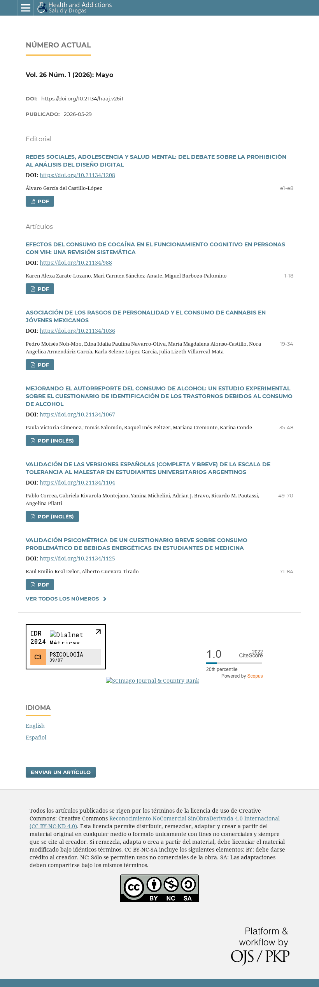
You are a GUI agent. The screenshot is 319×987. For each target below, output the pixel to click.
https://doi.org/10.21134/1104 (77, 482)
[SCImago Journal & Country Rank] (187, 680)
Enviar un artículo (61, 772)
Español (36, 737)
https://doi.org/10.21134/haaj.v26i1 (82, 98)
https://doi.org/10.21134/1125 (77, 558)
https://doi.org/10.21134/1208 (77, 175)
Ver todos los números (62, 598)
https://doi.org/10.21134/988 (76, 262)
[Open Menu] (25, 8)
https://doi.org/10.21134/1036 (77, 330)
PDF (42, 201)
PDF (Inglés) (55, 440)
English (35, 725)
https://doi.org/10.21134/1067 (77, 414)
